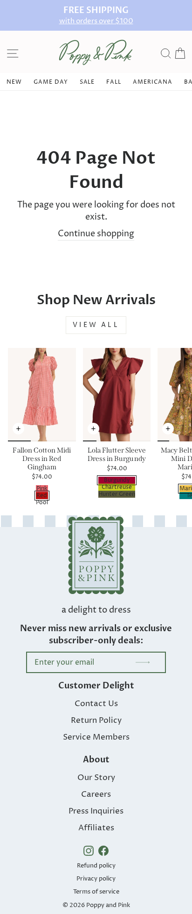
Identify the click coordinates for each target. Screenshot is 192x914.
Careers (96, 794)
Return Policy (96, 720)
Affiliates (96, 828)
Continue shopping (96, 234)
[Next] (69, 433)
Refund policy (96, 865)
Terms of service (96, 891)
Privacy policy (96, 878)
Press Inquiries (96, 811)
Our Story (96, 777)
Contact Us (96, 703)
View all (96, 324)
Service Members (96, 737)
